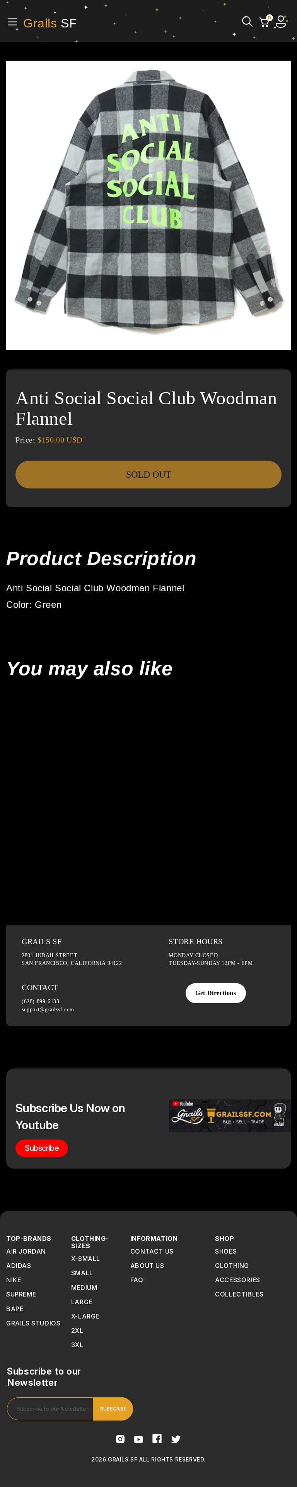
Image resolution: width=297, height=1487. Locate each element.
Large (81, 1302)
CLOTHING (232, 1265)
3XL (77, 1345)
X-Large (85, 1316)
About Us (147, 1265)
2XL (77, 1330)
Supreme (21, 1294)
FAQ (136, 1280)
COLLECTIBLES (239, 1294)
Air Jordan (26, 1251)
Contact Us (152, 1251)
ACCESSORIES (237, 1280)
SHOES (226, 1251)
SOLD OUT (148, 475)
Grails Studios (33, 1323)
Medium (84, 1287)
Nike (13, 1280)
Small (82, 1273)
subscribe (42, 1148)
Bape (14, 1309)
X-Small (85, 1258)
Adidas (18, 1265)
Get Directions (215, 993)
